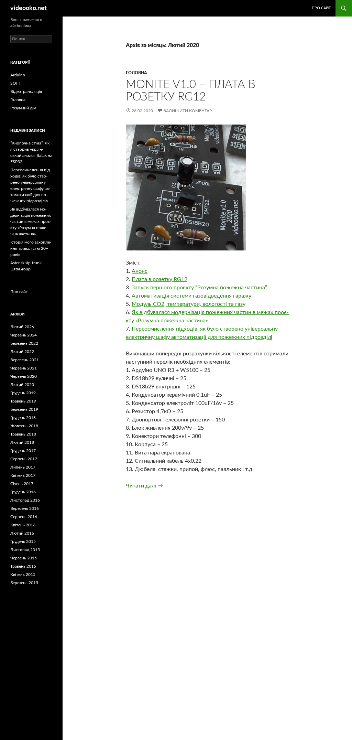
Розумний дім (23, 108)
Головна (136, 73)
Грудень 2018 (23, 418)
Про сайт (321, 8)
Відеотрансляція (26, 91)
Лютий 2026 (22, 327)
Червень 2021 (23, 368)
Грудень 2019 (23, 393)
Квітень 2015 (22, 574)
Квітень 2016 (22, 525)
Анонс (139, 271)
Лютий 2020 (22, 385)
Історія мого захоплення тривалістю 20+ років (30, 248)
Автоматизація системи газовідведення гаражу (191, 296)
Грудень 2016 (23, 492)
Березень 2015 (24, 583)
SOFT (15, 83)
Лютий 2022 (22, 352)
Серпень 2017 (23, 459)
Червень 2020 (23, 376)
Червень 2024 (23, 335)
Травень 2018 (23, 434)
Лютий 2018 (22, 442)
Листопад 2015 (25, 550)
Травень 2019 (23, 401)
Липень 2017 (22, 467)
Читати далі (144, 486)
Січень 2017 (21, 484)
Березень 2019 (24, 409)
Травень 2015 (23, 566)
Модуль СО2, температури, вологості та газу (188, 304)
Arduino (17, 75)
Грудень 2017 (23, 451)
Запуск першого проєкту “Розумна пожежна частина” (199, 287)
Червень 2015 (23, 558)
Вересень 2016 (24, 508)
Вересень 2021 (24, 360)
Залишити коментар (188, 111)
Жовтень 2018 (24, 426)
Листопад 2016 (25, 500)
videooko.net (28, 8)
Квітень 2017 (22, 475)
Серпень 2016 (23, 517)
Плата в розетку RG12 (159, 279)
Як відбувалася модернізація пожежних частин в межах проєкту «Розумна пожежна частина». (30, 221)
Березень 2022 (24, 343)
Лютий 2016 (22, 533)
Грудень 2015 (23, 541)
